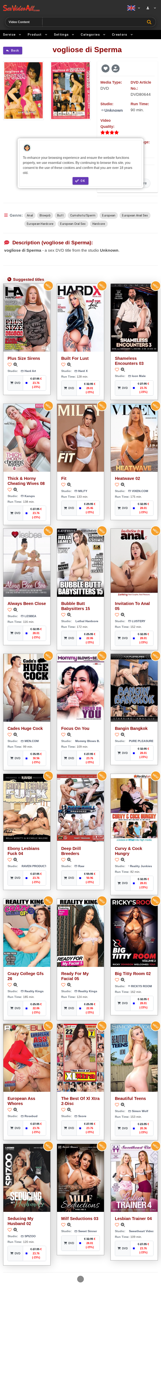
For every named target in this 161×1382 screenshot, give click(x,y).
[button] (105, 68)
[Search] (150, 22)
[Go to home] (62, 8)
